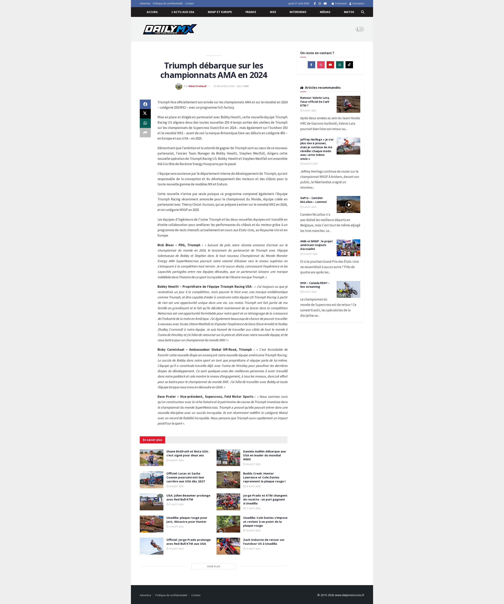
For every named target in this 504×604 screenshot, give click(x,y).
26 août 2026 (176, 460)
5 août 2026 (309, 110)
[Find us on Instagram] (320, 3)
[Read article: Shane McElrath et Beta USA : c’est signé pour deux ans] (151, 457)
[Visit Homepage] (170, 29)
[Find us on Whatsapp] (340, 64)
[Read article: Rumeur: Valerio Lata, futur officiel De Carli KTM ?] (348, 104)
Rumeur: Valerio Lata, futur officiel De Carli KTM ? (315, 101)
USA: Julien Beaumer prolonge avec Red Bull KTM (188, 497)
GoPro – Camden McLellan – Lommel (313, 200)
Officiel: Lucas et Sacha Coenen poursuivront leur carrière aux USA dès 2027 (185, 477)
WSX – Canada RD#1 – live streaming (315, 285)
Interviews (298, 12)
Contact (189, 3)
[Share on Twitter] (145, 113)
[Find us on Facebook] (315, 3)
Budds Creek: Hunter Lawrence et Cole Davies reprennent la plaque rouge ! (264, 477)
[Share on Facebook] (145, 104)
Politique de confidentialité (168, 3)
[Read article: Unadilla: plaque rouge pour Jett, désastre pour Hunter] (151, 524)
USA (246, 86)
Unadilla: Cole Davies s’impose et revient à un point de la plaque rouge (265, 521)
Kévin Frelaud (197, 86)
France (251, 12)
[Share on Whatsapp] (145, 123)
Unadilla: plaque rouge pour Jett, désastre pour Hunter (186, 520)
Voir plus (213, 566)
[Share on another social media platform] (145, 132)
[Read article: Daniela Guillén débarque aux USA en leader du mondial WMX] (228, 457)
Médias (325, 12)
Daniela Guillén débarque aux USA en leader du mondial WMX (264, 455)
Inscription (358, 3)
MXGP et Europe (220, 12)
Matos (349, 12)
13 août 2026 (252, 548)
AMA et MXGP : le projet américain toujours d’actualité (316, 245)
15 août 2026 (176, 526)
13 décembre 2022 (224, 86)
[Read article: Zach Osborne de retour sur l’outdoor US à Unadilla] (228, 546)
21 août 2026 (176, 504)
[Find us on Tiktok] (349, 64)
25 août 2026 (176, 486)
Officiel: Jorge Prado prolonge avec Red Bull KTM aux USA (188, 542)
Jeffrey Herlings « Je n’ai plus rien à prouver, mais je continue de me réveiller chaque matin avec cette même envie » (316, 149)
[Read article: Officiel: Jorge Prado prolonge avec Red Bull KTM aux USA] (151, 546)
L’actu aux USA (183, 12)
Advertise (145, 3)
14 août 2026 (176, 548)
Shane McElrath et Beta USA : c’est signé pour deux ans (187, 453)
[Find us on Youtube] (325, 3)
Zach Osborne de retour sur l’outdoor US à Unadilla (263, 542)
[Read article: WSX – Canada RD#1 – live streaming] (348, 289)
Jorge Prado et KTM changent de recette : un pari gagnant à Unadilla (265, 499)
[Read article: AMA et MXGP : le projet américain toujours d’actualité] (348, 247)
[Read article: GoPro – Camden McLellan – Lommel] (348, 204)
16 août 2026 (252, 530)
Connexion (340, 3)
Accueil (152, 12)
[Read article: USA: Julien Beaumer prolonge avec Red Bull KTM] (151, 501)
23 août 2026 (252, 486)
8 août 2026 (309, 291)
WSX (273, 12)
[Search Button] (362, 12)
